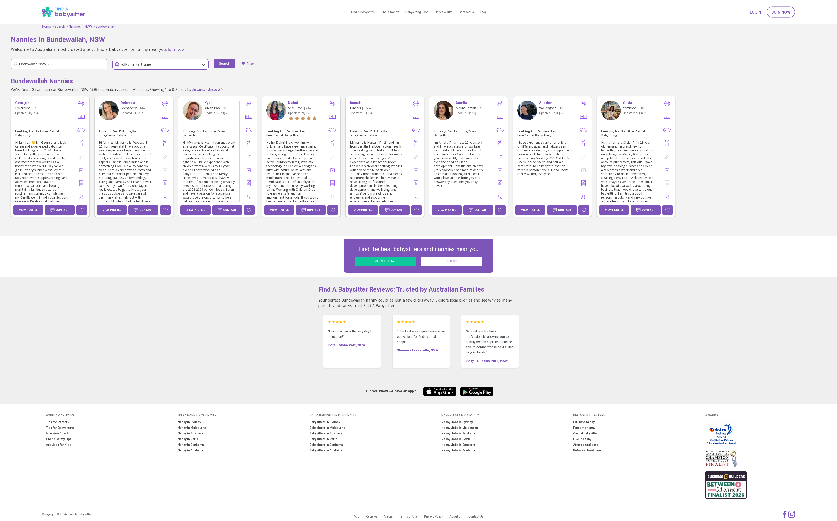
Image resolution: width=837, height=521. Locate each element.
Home (46, 26)
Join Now (780, 12)
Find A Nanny (390, 12)
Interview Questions (60, 433)
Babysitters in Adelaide (326, 450)
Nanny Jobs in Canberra (458, 444)
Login (755, 12)
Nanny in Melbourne (192, 427)
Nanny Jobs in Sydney (457, 422)
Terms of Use (408, 516)
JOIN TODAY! (385, 261)
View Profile (28, 210)
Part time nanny (584, 427)
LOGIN (452, 261)
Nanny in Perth (188, 439)
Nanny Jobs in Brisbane (458, 433)
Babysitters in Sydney (325, 422)
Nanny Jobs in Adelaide (458, 450)
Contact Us (466, 12)
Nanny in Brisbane (190, 433)
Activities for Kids (58, 444)
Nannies (74, 26)
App (356, 516)
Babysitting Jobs (416, 12)
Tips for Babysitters (60, 427)
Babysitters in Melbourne (327, 427)
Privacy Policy (433, 516)
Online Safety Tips (58, 439)
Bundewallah (105, 26)
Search (59, 26)
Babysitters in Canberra (326, 444)
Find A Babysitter (362, 12)
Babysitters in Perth (323, 439)
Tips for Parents (57, 422)
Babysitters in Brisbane (326, 433)
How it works (443, 12)
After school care (585, 444)
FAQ (483, 12)
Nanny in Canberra (191, 444)
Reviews (372, 516)
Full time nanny (584, 422)
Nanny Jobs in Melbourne (459, 427)
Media (388, 516)
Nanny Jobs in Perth (455, 439)
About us (455, 516)
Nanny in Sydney (189, 422)
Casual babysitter (585, 433)
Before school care (587, 450)
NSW (88, 26)
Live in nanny (582, 439)
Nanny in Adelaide (190, 450)
